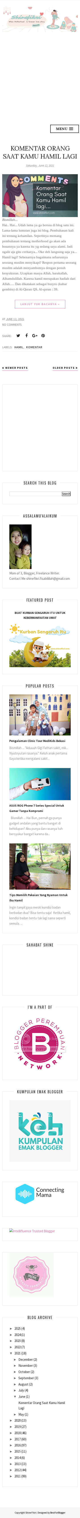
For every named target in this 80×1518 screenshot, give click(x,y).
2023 (17, 1341)
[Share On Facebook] (26, 335)
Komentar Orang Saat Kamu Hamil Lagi (40, 152)
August (23, 1384)
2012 (17, 1470)
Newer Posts (16, 367)
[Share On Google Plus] (34, 335)
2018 (17, 1433)
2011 (17, 1476)
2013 (17, 1464)
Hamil (18, 347)
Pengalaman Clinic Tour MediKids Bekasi (37, 741)
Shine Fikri (30, 1512)
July (21, 1390)
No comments (12, 325)
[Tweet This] (18, 335)
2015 (17, 1451)
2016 (17, 1445)
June (21, 1396)
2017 (17, 1439)
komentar (34, 347)
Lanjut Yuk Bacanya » (40, 304)
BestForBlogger (57, 1512)
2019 (17, 1427)
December (25, 1359)
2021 (17, 1353)
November (25, 1365)
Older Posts (64, 367)
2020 (17, 1420)
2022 (17, 1347)
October (24, 1372)
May (21, 1414)
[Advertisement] (40, 74)
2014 (17, 1458)
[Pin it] (42, 335)
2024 (17, 1335)
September (26, 1378)
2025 (17, 1328)
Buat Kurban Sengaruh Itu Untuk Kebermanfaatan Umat (40, 615)
